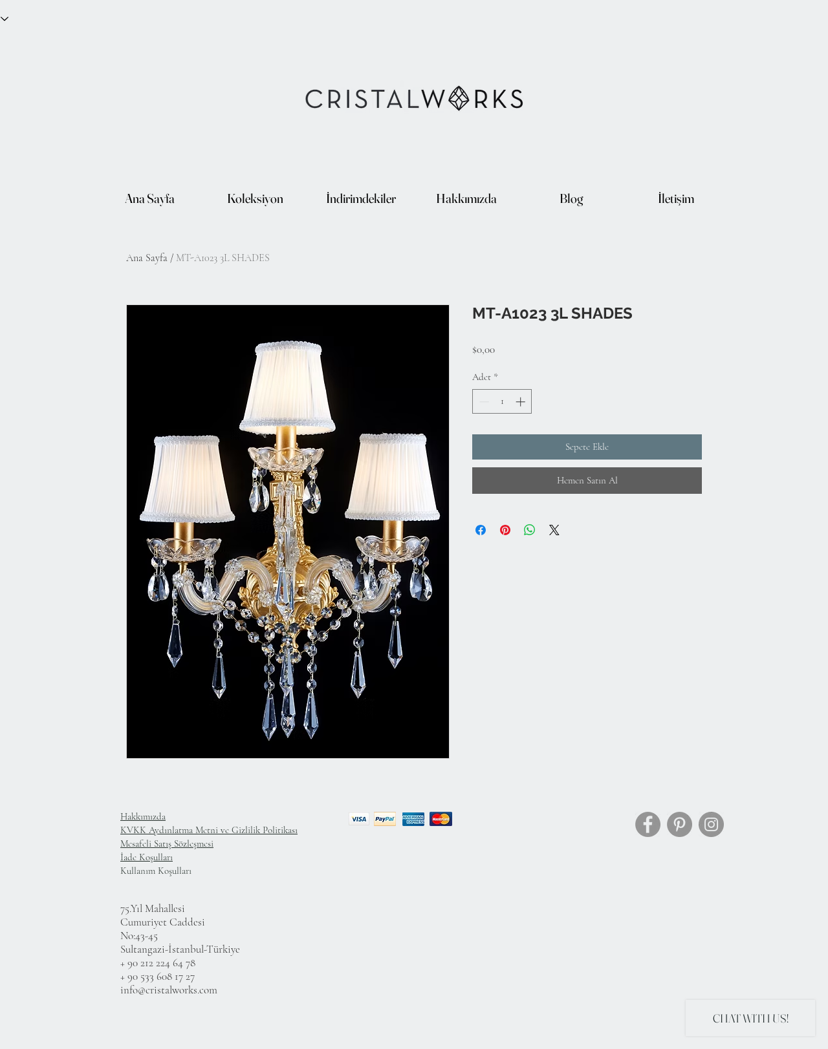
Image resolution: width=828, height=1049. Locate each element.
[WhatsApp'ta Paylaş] (530, 530)
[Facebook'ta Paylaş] (480, 530)
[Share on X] (554, 530)
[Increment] (521, 402)
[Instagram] (711, 824)
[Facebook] (647, 824)
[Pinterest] (679, 824)
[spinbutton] (502, 402)
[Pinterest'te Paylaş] (505, 530)
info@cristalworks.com (168, 990)
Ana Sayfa (147, 257)
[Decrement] (483, 402)
